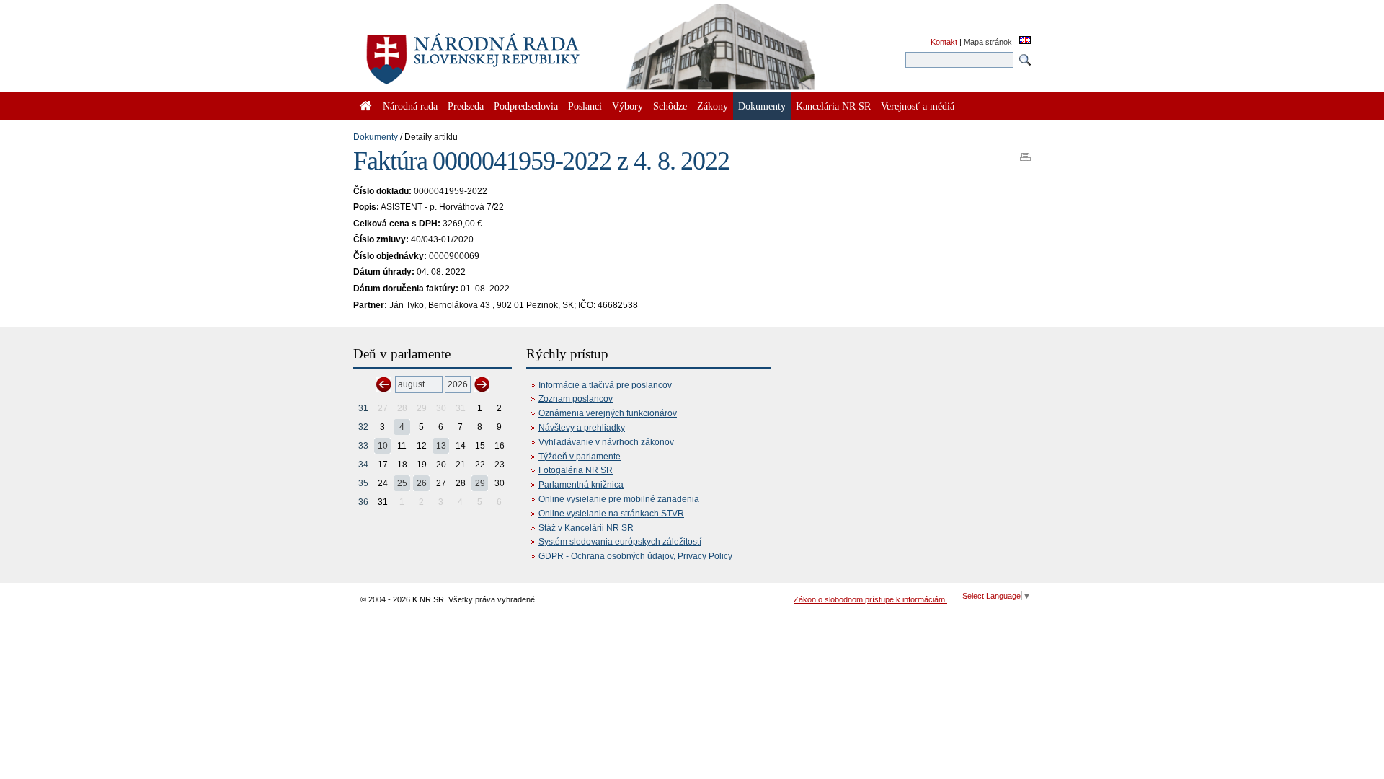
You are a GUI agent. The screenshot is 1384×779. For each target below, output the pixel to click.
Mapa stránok (988, 42)
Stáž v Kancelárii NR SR (586, 528)
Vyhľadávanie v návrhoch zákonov (606, 442)
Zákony (712, 106)
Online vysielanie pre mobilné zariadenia (618, 499)
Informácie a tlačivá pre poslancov (605, 385)
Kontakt (944, 42)
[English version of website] (1025, 41)
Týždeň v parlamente (579, 457)
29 (480, 483)
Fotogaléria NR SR (575, 470)
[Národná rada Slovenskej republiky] (519, 50)
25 (402, 483)
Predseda (466, 106)
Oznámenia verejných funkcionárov (607, 413)
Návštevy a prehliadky (581, 428)
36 (363, 502)
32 (363, 427)
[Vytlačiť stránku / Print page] (1025, 152)
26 (422, 483)
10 (383, 446)
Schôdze (670, 106)
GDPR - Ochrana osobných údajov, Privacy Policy (635, 556)
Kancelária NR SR (833, 106)
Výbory (627, 106)
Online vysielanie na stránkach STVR (611, 514)
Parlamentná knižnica (581, 485)
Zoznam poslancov (575, 399)
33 (363, 446)
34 (363, 464)
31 (363, 408)
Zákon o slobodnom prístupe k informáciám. (870, 599)
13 (441, 446)
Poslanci (585, 106)
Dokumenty (375, 137)
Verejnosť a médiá (917, 106)
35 (363, 483)
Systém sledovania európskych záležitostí (619, 542)
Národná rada (410, 106)
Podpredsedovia (526, 106)
